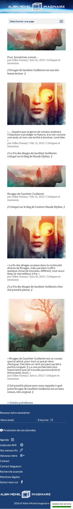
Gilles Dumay (20, 60)
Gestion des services (61, 504)
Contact (4, 461)
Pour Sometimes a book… (22, 57)
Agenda (4, 439)
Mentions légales (10, 476)
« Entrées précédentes (20, 402)
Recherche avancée (11, 471)
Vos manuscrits (9, 450)
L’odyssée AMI (8, 445)
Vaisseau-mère (9, 455)
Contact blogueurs (10, 466)
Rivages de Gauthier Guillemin (25, 193)
